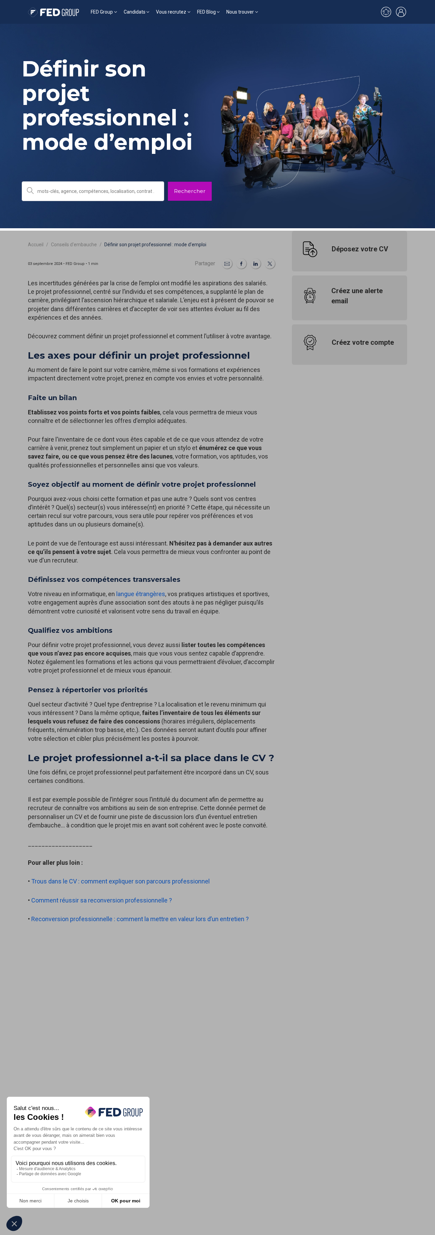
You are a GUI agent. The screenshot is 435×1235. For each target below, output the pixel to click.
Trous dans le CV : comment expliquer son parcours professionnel (121, 881)
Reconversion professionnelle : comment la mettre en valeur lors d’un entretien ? (140, 919)
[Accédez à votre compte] (401, 12)
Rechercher (190, 191)
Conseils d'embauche (74, 244)
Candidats (134, 12)
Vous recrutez (171, 12)
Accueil (36, 244)
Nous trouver (240, 12)
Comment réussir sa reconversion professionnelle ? (101, 900)
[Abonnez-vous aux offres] (386, 12)
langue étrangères (140, 593)
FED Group (102, 12)
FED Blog (206, 12)
